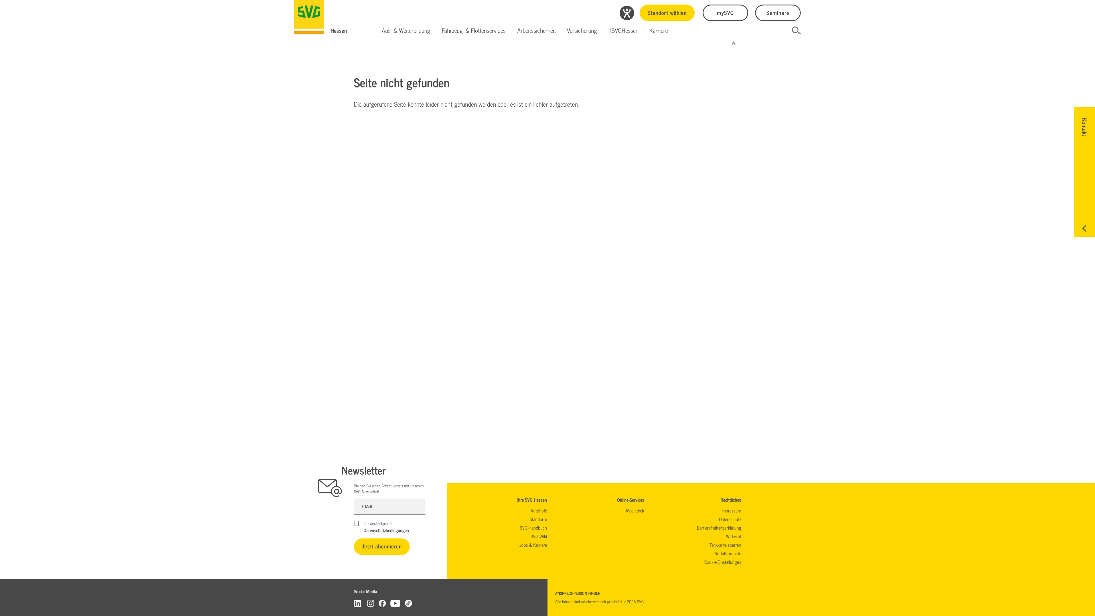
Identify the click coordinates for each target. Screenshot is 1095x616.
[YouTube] (395, 603)
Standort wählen (667, 12)
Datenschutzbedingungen (386, 530)
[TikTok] (408, 603)
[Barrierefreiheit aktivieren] (627, 13)
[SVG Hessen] (309, 17)
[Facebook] (382, 603)
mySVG (725, 12)
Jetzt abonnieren (382, 546)
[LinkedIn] (358, 603)
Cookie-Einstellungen (722, 562)
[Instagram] (370, 603)
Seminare (777, 12)
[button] (406, 30)
